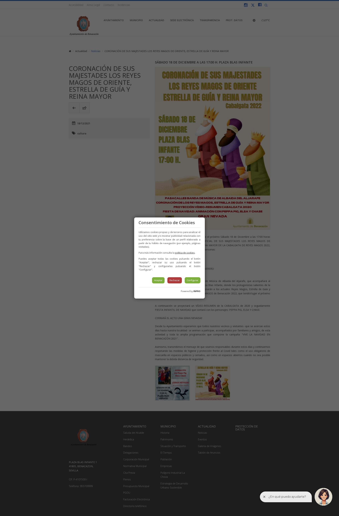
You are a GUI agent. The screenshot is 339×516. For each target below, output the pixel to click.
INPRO (196, 291)
